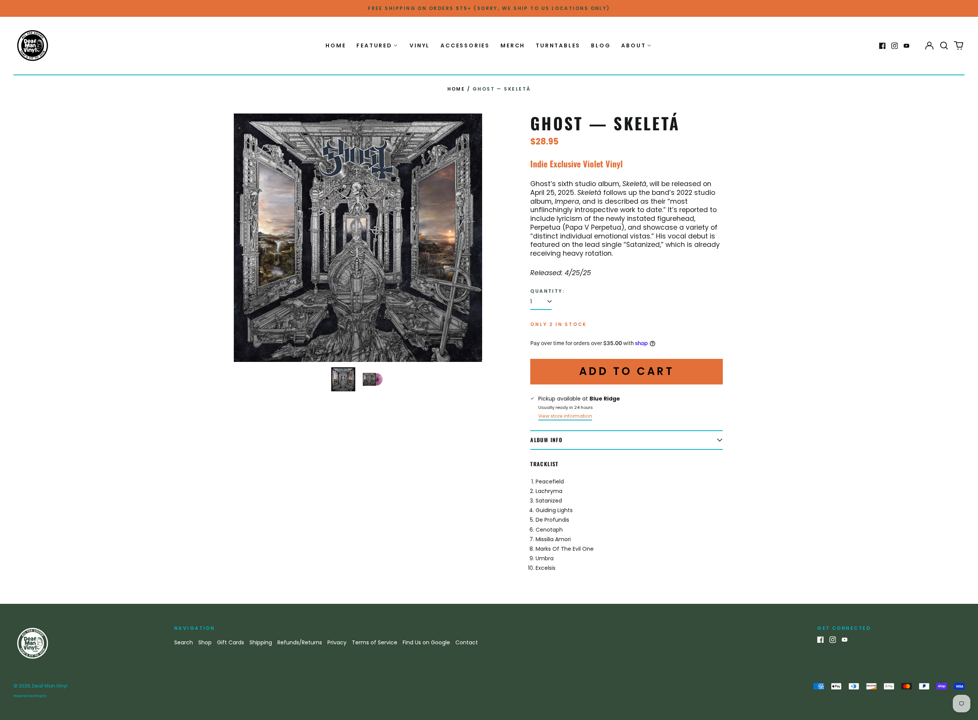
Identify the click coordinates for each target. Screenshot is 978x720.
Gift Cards (230, 642)
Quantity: (547, 291)
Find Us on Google (426, 642)
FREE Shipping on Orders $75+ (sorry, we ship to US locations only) (489, 8)
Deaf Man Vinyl (49, 686)
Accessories (465, 45)
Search (183, 642)
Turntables (558, 45)
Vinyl (420, 45)
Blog (600, 45)
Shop (205, 642)
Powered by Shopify (30, 696)
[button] (944, 46)
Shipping (260, 642)
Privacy (337, 642)
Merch (512, 45)
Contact (466, 642)
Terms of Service (374, 642)
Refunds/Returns (299, 642)
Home (335, 45)
